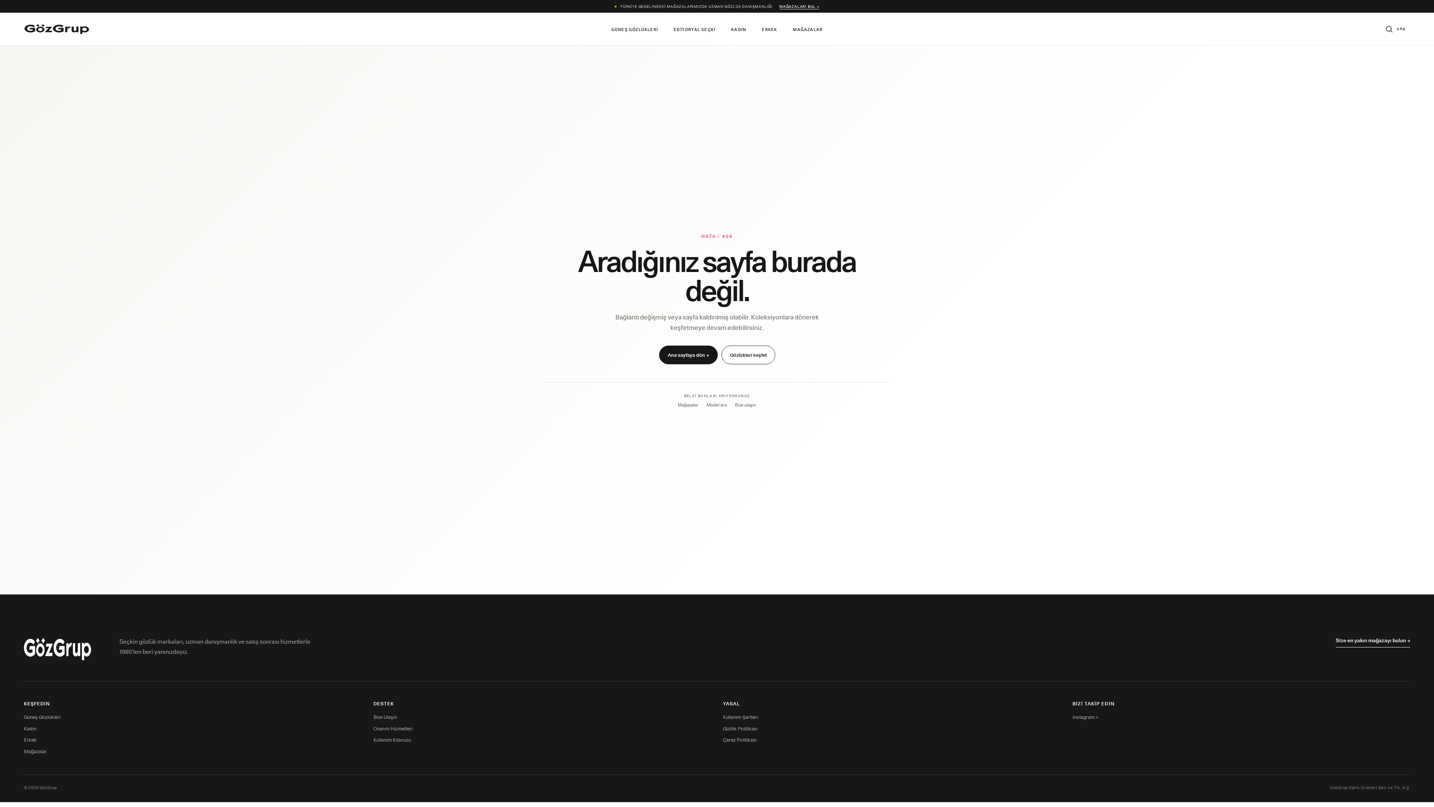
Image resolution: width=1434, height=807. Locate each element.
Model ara (717, 405)
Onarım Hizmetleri (393, 728)
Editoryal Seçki (695, 30)
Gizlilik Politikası (740, 728)
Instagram (1085, 717)
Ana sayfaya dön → (688, 355)
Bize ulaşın (745, 405)
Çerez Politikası (740, 739)
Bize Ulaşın (385, 717)
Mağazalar (808, 30)
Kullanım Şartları (740, 717)
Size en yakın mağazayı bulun (1373, 640)
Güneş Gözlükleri (634, 30)
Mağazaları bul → (799, 6)
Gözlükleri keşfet (748, 355)
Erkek (769, 30)
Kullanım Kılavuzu (392, 739)
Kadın (738, 30)
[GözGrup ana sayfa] (57, 29)
